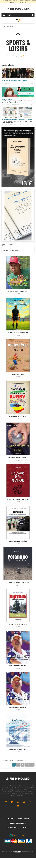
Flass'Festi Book (7, 99)
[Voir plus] (2, 82)
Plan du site (25, 827)
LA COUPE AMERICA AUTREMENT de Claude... (18, 749)
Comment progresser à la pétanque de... (18, 458)
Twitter (12, 802)
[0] (17, 20)
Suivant (29, 765)
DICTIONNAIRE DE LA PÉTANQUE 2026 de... (18, 291)
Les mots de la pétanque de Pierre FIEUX (18, 499)
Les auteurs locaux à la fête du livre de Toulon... (17, 120)
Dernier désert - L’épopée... (18, 374)
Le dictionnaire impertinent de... (18, 416)
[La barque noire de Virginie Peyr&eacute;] (18, 157)
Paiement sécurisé (23, 819)
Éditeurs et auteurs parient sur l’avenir (14, 80)
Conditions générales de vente (18, 823)
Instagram (30, 802)
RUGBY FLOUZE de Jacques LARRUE (18, 624)
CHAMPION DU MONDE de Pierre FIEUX (18, 707)
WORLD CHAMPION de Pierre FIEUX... (18, 666)
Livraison (10, 819)
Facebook (6, 802)
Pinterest (24, 802)
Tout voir (18, 65)
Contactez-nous (11, 827)
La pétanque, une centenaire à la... (18, 541)
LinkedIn (18, 806)
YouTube (18, 802)
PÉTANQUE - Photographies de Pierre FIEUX (18, 582)
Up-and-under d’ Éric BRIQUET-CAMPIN (18, 333)
